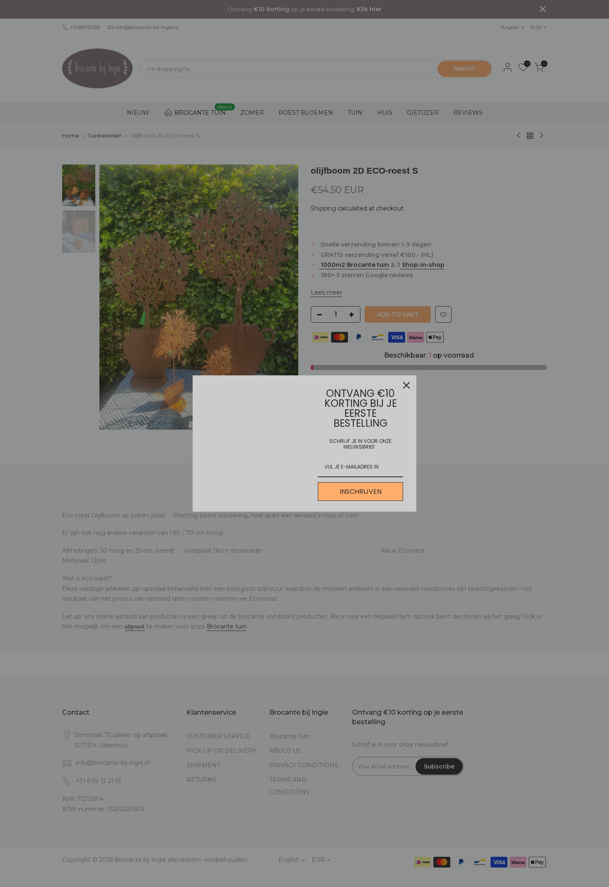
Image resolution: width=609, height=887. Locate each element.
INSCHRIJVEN (361, 491)
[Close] (406, 385)
